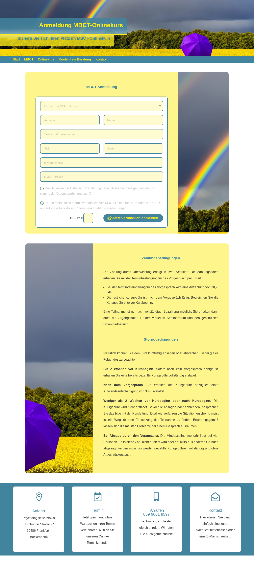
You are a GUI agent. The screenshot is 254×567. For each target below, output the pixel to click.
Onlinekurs (46, 59)
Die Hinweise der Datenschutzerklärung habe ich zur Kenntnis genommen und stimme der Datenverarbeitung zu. (97, 191)
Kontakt (101, 59)
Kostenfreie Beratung (75, 59)
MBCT (29, 59)
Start (16, 59)
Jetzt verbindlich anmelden (135, 218)
